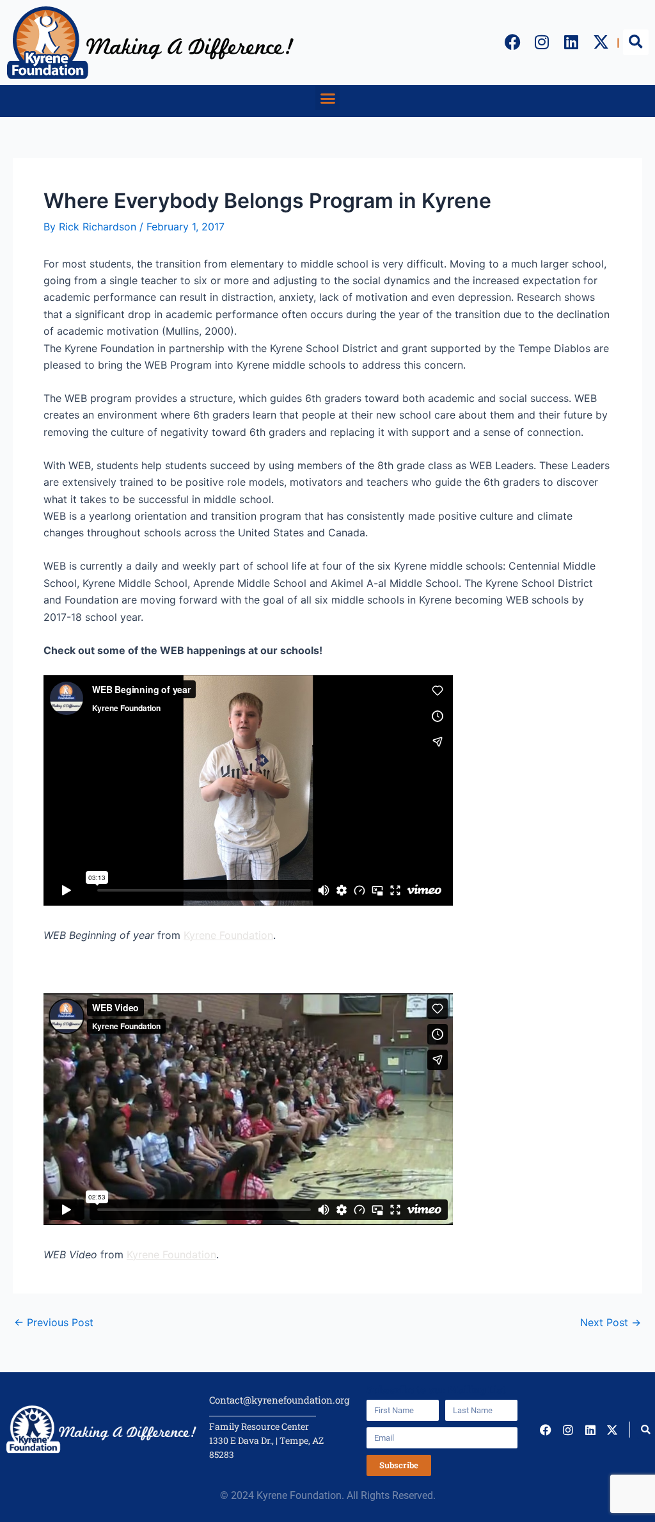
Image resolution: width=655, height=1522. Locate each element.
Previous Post (53, 1322)
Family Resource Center (259, 1426)
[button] (636, 42)
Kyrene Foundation (228, 935)
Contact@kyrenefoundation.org (279, 1399)
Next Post (610, 1322)
